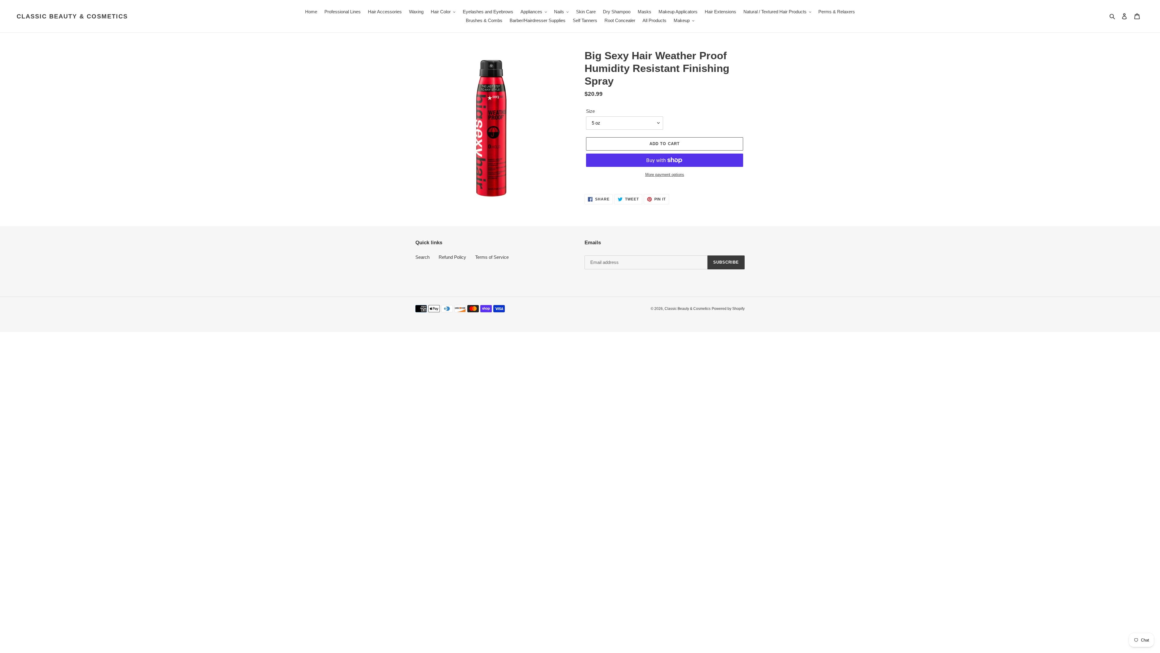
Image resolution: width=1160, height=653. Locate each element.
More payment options (664, 174)
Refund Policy (452, 257)
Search (422, 257)
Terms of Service (492, 257)
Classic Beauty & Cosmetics (72, 16)
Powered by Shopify (728, 309)
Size (590, 111)
